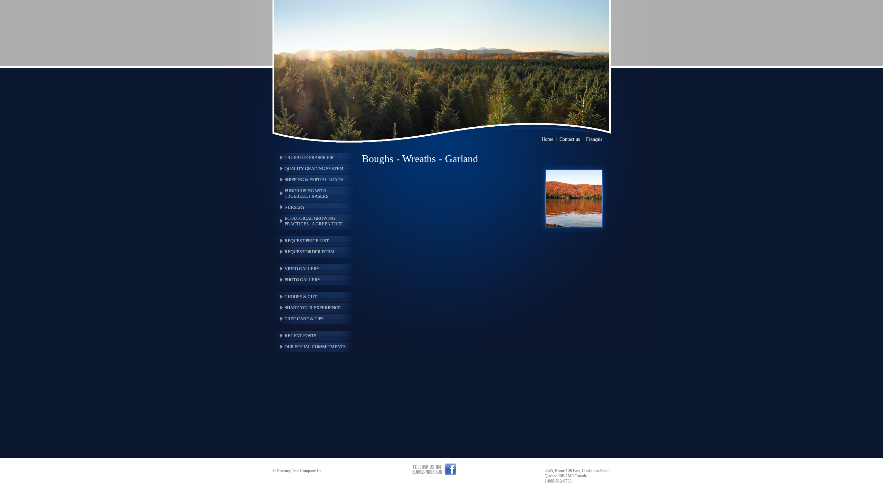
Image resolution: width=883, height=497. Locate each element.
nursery (295, 207)
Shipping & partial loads (314, 179)
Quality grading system (314, 168)
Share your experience (313, 307)
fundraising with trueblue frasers (306, 193)
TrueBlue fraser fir (309, 157)
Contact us (569, 139)
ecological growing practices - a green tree (314, 221)
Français (594, 139)
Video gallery (302, 268)
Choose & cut (301, 296)
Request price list (307, 240)
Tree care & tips (304, 318)
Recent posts (300, 335)
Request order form (310, 251)
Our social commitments (315, 346)
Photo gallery (302, 279)
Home (547, 139)
